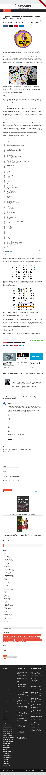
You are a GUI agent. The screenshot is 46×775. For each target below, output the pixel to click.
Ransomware (17, 639)
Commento (6, 451)
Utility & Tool (6, 601)
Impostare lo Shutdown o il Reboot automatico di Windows (35, 726)
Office (32, 638)
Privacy (12, 639)
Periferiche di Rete (7, 557)
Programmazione (11, 14)
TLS (35, 639)
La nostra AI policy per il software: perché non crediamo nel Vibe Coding (22, 737)
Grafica (4, 701)
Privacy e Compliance (8, 612)
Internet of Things (7, 572)
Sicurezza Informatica (8, 617)
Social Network (7, 619)
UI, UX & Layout (7, 608)
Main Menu (7, 10)
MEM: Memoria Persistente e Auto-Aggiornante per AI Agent (23, 672)
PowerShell (8, 639)
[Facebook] (32, 3)
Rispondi (9, 439)
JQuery (32, 636)
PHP (5, 585)
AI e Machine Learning (8, 576)
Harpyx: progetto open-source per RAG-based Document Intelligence (21, 688)
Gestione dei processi (8, 569)
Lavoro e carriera (7, 573)
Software (6, 598)
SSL (32, 639)
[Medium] (35, 3)
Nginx (24, 638)
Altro (5, 553)
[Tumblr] (37, 3)
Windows (6, 596)
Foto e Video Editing (8, 605)
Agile (5, 565)
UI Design (6, 604)
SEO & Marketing (7, 614)
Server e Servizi (7, 615)
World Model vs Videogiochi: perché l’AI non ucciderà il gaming (22, 722)
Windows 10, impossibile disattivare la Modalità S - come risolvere (36, 730)
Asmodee (16, 62)
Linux (5, 593)
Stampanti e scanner (8, 562)
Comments (7, 652)
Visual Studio (39, 639)
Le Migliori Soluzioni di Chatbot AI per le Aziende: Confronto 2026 (22, 726)
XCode (24, 641)
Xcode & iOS (6, 588)
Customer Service (7, 566)
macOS (5, 595)
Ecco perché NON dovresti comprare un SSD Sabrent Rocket (36, 677)
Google (21, 636)
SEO (21, 639)
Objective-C (28, 638)
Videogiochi (6, 602)
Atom (5, 650)
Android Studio (6, 678)
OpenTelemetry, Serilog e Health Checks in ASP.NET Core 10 (22, 700)
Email (4, 471)
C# (4, 580)
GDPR (14, 636)
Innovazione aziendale (8, 570)
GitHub (10, 251)
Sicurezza (24, 639)
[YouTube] (27, 3)
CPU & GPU (6, 556)
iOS (5, 592)
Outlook (35, 638)
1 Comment (15, 23)
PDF (39, 638)
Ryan (11, 23)
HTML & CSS (6, 582)
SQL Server (29, 639)
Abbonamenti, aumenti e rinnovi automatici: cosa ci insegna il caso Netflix (22, 683)
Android (5, 676)
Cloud (5, 611)
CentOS (7, 636)
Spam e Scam (6, 621)
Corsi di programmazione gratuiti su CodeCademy (36, 686)
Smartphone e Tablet (8, 560)
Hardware (6, 554)
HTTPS (24, 636)
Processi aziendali (7, 563)
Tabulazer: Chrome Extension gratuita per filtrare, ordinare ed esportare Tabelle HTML (23, 712)
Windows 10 (15, 641)
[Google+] (29, 3)
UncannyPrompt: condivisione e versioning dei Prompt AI (22, 696)
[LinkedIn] (34, 3)
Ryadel (12, 770)
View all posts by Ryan (16, 389)
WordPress (20, 641)
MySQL (20, 638)
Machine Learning (7, 638)
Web (5, 610)
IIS (27, 636)
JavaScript (5, 14)
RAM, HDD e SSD (7, 559)
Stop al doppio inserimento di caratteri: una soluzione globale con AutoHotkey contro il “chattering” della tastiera (23, 706)
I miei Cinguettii (6, 540)
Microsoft (16, 638)
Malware (12, 638)
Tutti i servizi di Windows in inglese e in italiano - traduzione (36, 681)
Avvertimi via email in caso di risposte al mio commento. (16, 483)
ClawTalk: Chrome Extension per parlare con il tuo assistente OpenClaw (22, 717)
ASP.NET (6, 579)
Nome (4, 466)
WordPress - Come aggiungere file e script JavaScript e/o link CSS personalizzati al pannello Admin (35, 363)
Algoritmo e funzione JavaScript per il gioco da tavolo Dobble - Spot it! (37, 672)
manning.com (22, 537)
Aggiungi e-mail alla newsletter (11, 476)
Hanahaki (15, 770)
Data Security (7, 618)
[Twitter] (26, 3)
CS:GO (11, 636)
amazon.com (28, 537)
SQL (5, 586)
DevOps (5, 567)
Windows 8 (10, 641)
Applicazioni (6, 599)
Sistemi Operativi (7, 589)
